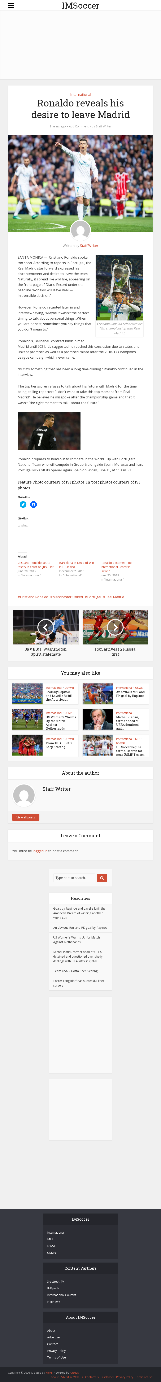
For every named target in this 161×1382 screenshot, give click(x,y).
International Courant (61, 1295)
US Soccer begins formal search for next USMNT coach (130, 751)
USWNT (69, 688)
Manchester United (68, 597)
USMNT (69, 713)
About (51, 1331)
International (80, 94)
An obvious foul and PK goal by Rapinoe (130, 694)
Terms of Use (56, 1357)
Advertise (53, 1337)
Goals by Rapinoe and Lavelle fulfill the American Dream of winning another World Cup (79, 913)
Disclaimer (107, 1377)
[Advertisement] (84, 45)
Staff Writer (103, 126)
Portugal (94, 597)
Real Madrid (114, 597)
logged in (40, 851)
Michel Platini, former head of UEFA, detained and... (127, 722)
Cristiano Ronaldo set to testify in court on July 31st (36, 565)
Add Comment (79, 126)
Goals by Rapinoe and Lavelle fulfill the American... (59, 695)
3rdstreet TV (55, 1281)
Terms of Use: (144, 1377)
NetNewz (53, 1302)
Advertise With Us (72, 1377)
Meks (49, 1372)
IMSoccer (80, 5)
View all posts (26, 817)
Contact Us (92, 1377)
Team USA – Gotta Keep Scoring (59, 745)
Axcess (74, 1372)
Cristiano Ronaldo (34, 597)
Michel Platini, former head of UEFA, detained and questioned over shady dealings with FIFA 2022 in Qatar (78, 956)
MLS (137, 739)
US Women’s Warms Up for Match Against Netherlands (61, 722)
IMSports (53, 1288)
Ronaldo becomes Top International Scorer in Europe (116, 567)
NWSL (51, 1246)
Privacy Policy (56, 1351)
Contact (52, 1344)
